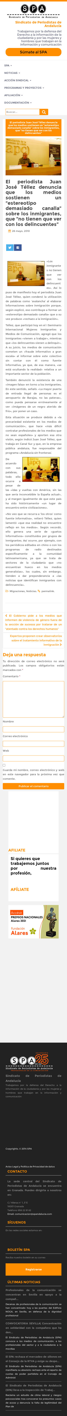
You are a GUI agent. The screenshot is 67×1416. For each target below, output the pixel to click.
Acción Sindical (16, 80)
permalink (48, 591)
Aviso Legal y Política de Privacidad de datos (30, 1166)
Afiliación (12, 95)
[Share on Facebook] (17, 247)
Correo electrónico (15, 736)
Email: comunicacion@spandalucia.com (29, 1214)
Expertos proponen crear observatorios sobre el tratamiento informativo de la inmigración (36, 640)
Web (6, 750)
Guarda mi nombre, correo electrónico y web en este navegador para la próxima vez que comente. (33, 774)
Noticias (11, 73)
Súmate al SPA (33, 52)
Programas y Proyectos (23, 87)
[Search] (44, 112)
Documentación (17, 102)
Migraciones (17, 591)
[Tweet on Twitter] (10, 247)
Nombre (8, 721)
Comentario (11, 676)
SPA (7, 65)
